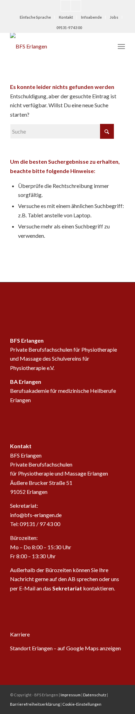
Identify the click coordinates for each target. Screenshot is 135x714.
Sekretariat (67, 588)
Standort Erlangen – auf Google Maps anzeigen (65, 648)
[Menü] (121, 46)
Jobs (114, 17)
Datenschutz (94, 695)
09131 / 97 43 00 (40, 524)
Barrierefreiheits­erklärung (35, 704)
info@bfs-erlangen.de (36, 515)
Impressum (71, 695)
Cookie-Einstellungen (81, 704)
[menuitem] (35, 17)
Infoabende (91, 17)
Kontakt (66, 17)
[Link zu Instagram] (76, 5)
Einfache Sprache (35, 17)
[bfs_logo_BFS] (56, 46)
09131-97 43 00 (69, 27)
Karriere (20, 634)
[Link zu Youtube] (66, 5)
